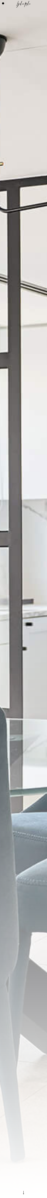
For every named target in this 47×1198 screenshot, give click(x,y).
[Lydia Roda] (23, 4)
